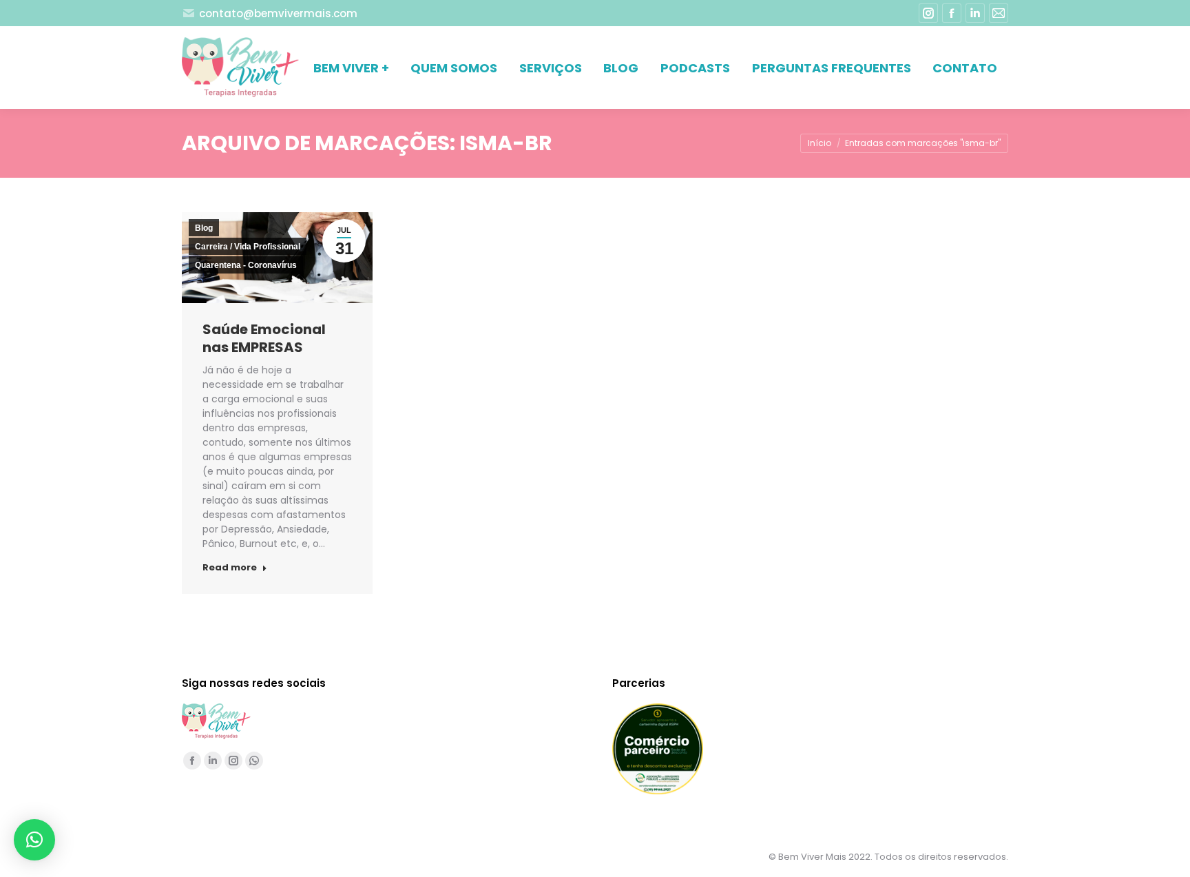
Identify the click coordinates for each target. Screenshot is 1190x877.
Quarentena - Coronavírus (246, 265)
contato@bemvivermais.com (278, 13)
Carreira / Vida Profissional (247, 246)
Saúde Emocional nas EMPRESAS (264, 338)
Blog (204, 228)
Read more (229, 567)
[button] (34, 839)
